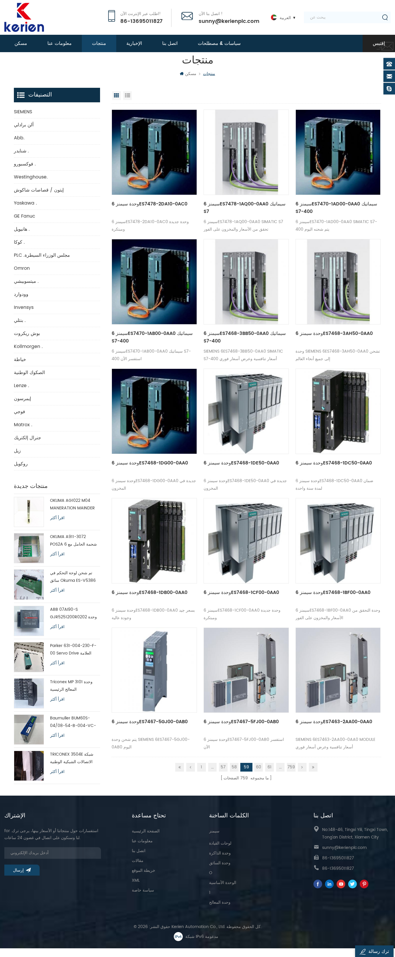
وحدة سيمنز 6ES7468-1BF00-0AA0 (333, 592)
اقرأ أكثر (57, 518)
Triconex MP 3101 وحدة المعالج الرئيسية (71, 686)
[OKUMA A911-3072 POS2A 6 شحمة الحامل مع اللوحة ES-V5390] (29, 548)
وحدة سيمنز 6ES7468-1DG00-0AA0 (150, 463)
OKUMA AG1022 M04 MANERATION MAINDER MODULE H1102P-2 (72, 504)
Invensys (24, 307)
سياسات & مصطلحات (219, 43)
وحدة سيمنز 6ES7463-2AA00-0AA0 (334, 722)
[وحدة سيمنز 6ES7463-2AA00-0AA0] (338, 670)
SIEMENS (23, 112)
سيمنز (214, 831)
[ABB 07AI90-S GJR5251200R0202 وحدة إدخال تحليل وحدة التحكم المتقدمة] (29, 621)
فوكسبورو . (25, 164)
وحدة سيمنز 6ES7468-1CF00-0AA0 (241, 592)
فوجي (19, 411)
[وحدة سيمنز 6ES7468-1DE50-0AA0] (246, 411)
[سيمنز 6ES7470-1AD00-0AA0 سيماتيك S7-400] (338, 152)
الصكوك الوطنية (29, 372)
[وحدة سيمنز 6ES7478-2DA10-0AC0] (154, 152)
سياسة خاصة (143, 890)
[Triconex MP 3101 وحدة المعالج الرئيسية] (29, 693)
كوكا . (19, 242)
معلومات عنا (59, 43)
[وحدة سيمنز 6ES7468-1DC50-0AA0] (338, 411)
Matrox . (23, 425)
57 (223, 767)
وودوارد (21, 294)
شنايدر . (21, 151)
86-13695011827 (141, 21)
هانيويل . (22, 229)
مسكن (20, 43)
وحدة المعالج (219, 902)
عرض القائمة (127, 95)
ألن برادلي (24, 125)
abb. (19, 138)
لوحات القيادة (220, 843)
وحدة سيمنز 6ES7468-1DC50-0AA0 (334, 463)
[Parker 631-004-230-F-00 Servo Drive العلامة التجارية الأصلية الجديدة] (29, 657)
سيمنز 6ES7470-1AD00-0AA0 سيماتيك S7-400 (336, 207)
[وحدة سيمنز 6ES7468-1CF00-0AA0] (246, 541)
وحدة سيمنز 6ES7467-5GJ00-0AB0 (150, 722)
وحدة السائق (219, 863)
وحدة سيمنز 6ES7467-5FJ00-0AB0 (241, 722)
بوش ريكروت (27, 333)
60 (258, 767)
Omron (22, 268)
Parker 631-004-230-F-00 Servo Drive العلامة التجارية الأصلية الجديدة (73, 649)
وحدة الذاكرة (220, 853)
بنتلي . (20, 320)
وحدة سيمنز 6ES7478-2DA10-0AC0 (149, 204)
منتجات (99, 43)
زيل (17, 451)
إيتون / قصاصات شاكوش (39, 190)
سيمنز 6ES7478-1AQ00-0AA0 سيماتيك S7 (244, 207)
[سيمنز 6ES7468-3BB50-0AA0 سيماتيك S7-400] (246, 282)
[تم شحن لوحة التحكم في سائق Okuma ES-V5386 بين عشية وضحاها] (29, 584)
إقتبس (379, 43)
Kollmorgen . (28, 346)
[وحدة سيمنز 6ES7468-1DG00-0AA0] (154, 411)
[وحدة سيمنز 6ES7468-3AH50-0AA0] (338, 282)
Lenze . (21, 385)
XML (136, 880)
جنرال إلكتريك (27, 438)
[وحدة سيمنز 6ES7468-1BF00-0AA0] (338, 541)
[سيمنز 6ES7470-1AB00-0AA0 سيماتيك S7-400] (154, 282)
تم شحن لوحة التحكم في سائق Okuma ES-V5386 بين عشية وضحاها (73, 577)
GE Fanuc (24, 216)
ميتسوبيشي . (26, 281)
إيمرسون (22, 398)
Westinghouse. (31, 177)
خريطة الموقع (143, 870)
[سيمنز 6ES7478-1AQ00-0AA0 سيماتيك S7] (246, 152)
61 (269, 767)
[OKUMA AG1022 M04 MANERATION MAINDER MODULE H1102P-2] (29, 512)
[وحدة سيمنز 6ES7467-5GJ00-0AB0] (154, 670)
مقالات (137, 860)
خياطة (20, 359)
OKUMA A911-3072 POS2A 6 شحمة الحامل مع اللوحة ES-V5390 (73, 540)
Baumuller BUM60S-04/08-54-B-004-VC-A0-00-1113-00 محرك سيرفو (73, 722)
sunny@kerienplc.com (229, 21)
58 (234, 767)
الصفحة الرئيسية (146, 831)
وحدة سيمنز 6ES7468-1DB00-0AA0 (149, 592)
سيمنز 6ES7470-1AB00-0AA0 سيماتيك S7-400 (152, 337)
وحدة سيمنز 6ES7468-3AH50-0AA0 (334, 333)
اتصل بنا (170, 43)
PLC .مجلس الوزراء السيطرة (42, 255)
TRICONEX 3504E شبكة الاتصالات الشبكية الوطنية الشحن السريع (71, 758)
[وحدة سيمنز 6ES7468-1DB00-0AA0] (154, 541)
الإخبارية (134, 43)
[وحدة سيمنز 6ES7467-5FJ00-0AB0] (246, 670)
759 (291, 767)
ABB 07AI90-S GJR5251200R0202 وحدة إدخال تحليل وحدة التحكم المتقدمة (73, 613)
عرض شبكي (116, 95)
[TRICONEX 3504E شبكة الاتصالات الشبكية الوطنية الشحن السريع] (29, 766)
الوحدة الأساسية (222, 882)
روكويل (21, 464)
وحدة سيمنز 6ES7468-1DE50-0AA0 (241, 463)
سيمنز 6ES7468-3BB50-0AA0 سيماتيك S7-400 (245, 337)
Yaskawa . (25, 203)
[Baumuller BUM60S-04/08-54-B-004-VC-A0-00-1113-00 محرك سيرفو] (29, 729)
